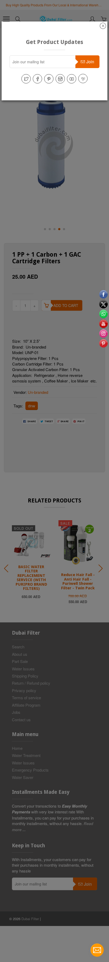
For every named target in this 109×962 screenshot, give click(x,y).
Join (90, 62)
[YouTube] (71, 78)
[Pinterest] (48, 78)
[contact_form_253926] (97, 950)
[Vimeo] (83, 78)
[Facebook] (37, 78)
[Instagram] (60, 78)
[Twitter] (26, 78)
